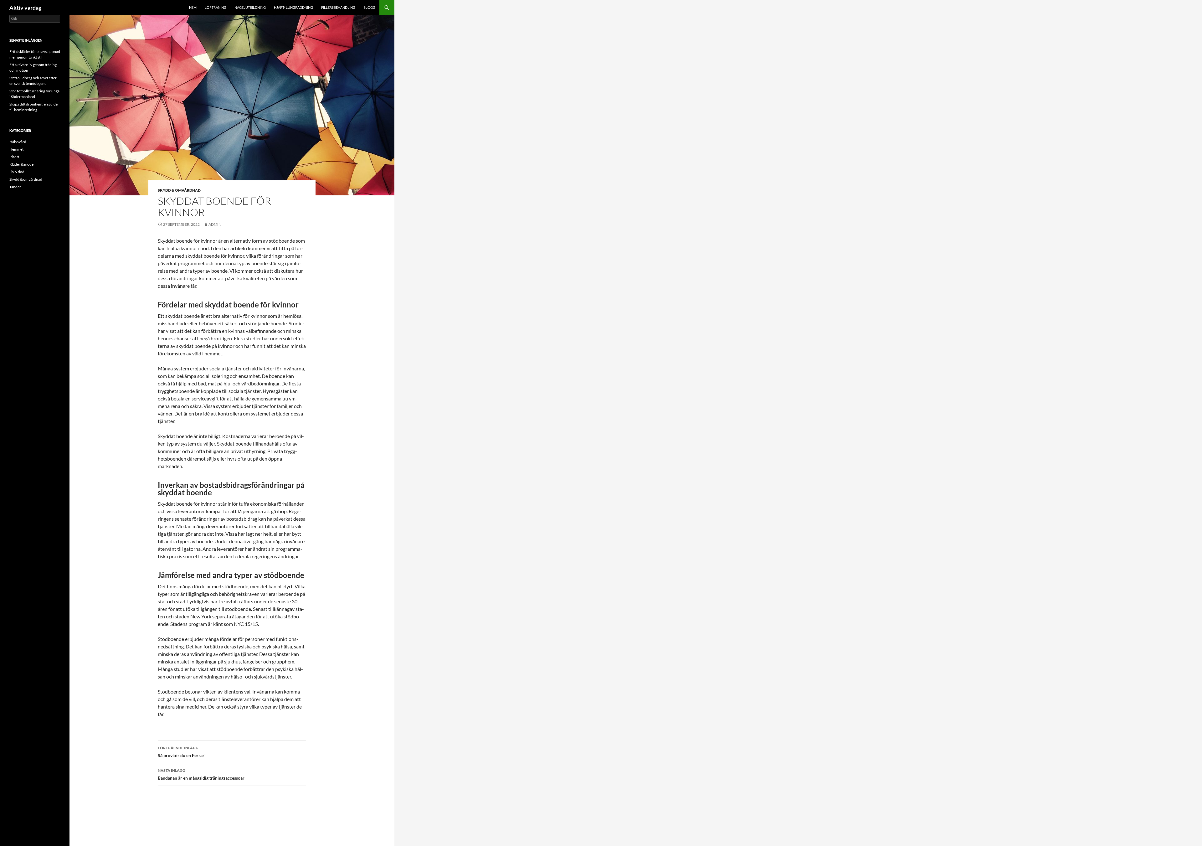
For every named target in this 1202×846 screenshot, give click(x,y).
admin (214, 224)
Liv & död (16, 171)
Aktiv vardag (25, 7)
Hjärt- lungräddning (293, 7)
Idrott (14, 156)
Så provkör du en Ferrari (182, 751)
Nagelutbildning (250, 7)
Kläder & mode (21, 164)
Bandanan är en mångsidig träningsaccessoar (201, 774)
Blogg (369, 7)
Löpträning (215, 7)
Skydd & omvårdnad (179, 190)
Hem (193, 7)
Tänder (15, 186)
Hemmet (16, 149)
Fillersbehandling (338, 7)
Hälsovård (17, 141)
